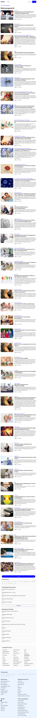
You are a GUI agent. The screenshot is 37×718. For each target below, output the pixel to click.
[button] (34, 2)
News (16, 19)
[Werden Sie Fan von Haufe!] (1, 700)
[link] (2, 5)
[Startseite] (3, 2)
